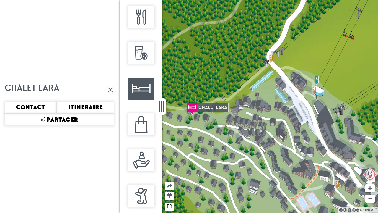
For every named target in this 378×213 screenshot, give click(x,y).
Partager (62, 120)
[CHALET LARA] (192, 107)
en (181, 206)
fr (169, 206)
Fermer (110, 89)
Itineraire (85, 107)
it (191, 206)
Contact (30, 107)
